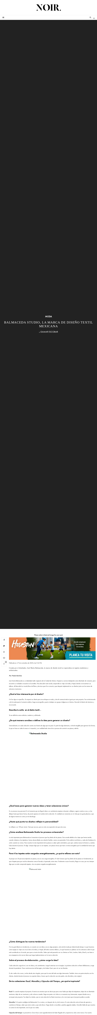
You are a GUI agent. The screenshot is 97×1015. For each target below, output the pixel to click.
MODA (48, 316)
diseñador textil (30, 681)
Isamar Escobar (49, 331)
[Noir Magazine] (48, 7)
